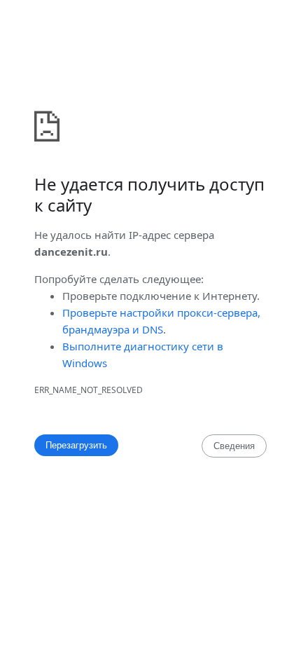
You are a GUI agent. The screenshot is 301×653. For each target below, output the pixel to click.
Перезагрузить (76, 445)
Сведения (234, 446)
